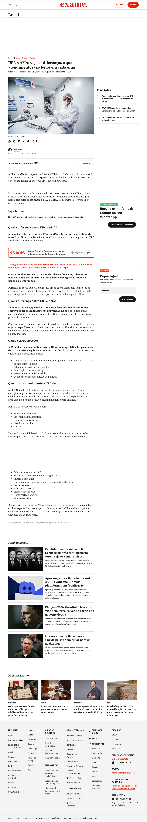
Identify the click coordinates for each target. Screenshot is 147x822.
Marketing (32, 739)
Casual (30, 735)
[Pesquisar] (15, 5)
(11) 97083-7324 (123, 799)
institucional (14, 818)
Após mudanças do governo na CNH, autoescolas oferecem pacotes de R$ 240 (118, 99)
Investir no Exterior (74, 766)
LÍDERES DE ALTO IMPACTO (14, 746)
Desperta (96, 758)
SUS (69, 522)
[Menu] (10, 5)
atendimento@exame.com (123, 773)
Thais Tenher (17, 149)
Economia (12, 761)
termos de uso (27, 818)
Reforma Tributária (74, 736)
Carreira (12, 757)
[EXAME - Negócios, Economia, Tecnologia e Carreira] (73, 5)
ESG (10, 766)
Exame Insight (14, 771)
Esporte (31, 744)
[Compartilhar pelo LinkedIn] (18, 141)
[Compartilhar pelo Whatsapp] (9, 141)
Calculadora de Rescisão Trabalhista (51, 773)
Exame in (96, 748)
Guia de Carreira (52, 758)
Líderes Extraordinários (73, 772)
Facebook (116, 748)
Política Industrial (74, 783)
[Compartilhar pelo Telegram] (23, 141)
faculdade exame (97, 731)
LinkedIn (116, 739)
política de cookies (42, 818)
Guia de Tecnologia (50, 744)
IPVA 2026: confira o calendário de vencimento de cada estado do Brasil (118, 109)
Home (10, 58)
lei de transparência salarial (85, 818)
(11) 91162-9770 (123, 762)
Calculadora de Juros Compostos (52, 782)
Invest (11, 783)
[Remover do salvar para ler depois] (37, 141)
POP (29, 770)
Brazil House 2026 (74, 740)
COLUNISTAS (13, 792)
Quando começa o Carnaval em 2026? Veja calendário (118, 118)
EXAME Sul (71, 745)
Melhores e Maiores (74, 794)
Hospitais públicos (56, 522)
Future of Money (32, 759)
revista (96, 738)
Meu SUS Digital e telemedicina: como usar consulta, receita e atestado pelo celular (46, 217)
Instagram (116, 744)
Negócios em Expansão (72, 804)
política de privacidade (61, 818)
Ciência (31, 765)
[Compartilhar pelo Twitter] (28, 141)
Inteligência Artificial (13, 776)
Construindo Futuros (71, 755)
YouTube (116, 735)
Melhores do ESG (73, 798)
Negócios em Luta (74, 778)
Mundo (31, 730)
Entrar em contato (120, 759)
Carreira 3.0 (97, 753)
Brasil (13, 14)
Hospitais (40, 522)
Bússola (69, 749)
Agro (94, 776)
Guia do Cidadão (30, 58)
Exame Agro (33, 748)
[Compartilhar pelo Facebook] (14, 141)
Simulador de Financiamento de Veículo (53, 791)
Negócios (12, 787)
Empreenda (97, 781)
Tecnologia (32, 753)
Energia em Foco (73, 761)
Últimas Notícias (15, 740)
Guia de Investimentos (51, 751)
